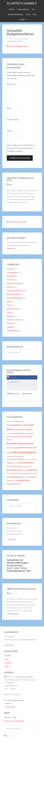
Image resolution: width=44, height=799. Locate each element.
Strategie (10, 327)
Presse (9, 305)
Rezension (10, 316)
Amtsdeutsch (19, 421)
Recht (9, 312)
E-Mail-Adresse (13, 119)
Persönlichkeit (26, 462)
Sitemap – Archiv (10, 717)
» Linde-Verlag (9, 707)
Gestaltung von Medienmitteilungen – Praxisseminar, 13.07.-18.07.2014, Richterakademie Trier (19, 565)
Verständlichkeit (23, 480)
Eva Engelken (12, 382)
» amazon (7, 703)
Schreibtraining (11, 473)
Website (9, 131)
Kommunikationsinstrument (15, 456)
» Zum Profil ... (12, 540)
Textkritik (32, 477)
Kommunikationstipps (14, 298)
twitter (6, 666)
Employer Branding (14, 283)
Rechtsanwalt (13, 470)
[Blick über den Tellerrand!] (9, 185)
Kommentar (12, 84)
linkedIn (7, 656)
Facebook (9, 433)
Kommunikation (25, 452)
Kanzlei (9, 440)
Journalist (28, 436)
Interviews (10, 287)
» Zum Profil (8, 645)
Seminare (10, 323)
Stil (20, 477)
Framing (15, 433)
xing (6, 659)
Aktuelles (10, 269)
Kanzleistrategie (12, 448)
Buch (10, 429)
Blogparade (11, 276)
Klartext (22, 447)
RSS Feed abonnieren (19, 222)
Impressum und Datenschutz (14, 721)
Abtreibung (10, 421)
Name (9, 108)
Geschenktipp (29, 433)
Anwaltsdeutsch (12, 272)
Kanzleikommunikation (15, 291)
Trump (9, 480)
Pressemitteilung (27, 466)
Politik (9, 302)
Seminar (34, 473)
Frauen (22, 433)
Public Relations (12, 309)
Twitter (13, 480)
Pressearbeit (16, 466)
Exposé (28, 429)
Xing (19, 484)
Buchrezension (19, 429)
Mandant (34, 459)
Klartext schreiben (13, 294)
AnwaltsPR (28, 425)
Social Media (13, 477)
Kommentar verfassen (16, 41)
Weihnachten (12, 484)
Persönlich (16, 463)
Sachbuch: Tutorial (13, 320)
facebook (7, 663)
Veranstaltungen (12, 331)
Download (10, 280)
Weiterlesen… (12, 248)
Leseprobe (28, 459)
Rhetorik (33, 469)
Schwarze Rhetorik (24, 473)
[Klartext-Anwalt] (13, 393)
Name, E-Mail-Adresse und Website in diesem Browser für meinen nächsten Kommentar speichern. (20, 148)
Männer (10, 463)
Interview (21, 436)
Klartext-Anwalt (22, 3)
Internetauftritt (12, 436)
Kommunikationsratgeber (16, 459)
